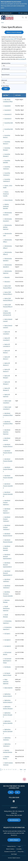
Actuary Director (8, 200)
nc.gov (19, 846)
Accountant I (7, 106)
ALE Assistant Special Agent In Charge (7, 661)
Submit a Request (14, 840)
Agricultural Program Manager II (7, 469)
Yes (11, 792)
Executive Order (10, 39)
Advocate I (7, 277)
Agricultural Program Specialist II (8, 486)
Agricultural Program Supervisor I (6, 502)
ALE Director (7, 667)
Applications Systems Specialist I (8, 723)
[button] (22, 17)
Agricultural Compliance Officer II (8, 423)
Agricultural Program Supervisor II (6, 511)
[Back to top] (24, 779)
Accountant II (7, 110)
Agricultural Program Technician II (6, 527)
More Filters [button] (6, 86)
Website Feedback (10, 849)
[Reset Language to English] (19, 13)
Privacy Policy (21, 851)
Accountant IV (7, 118)
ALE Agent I (7, 633)
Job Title (6, 95)
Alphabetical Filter (5, 63)
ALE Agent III (7, 646)
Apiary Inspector (8, 688)
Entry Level (4, 80)
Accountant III (7, 114)
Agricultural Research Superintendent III (7, 573)
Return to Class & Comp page (14, 32)
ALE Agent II (7, 640)
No (17, 792)
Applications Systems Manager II (7, 715)
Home (2, 22)
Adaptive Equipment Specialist (6, 206)
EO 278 (21, 59)
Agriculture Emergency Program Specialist (8, 594)
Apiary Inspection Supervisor (5, 681)
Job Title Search (5, 69)
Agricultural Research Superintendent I (7, 556)
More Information (14, 820)
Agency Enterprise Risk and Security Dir (7, 313)
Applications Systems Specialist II (8, 731)
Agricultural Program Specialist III (8, 494)
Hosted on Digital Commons (14, 858)
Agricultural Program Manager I (7, 461)
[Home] (8, 16)
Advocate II (7, 281)
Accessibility (19, 849)
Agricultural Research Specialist (6, 548)
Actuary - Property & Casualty (6, 194)
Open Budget (14, 854)
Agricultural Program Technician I (6, 519)
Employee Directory (11, 846)
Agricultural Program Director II (7, 453)
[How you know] (12, 13)
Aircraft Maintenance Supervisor (6, 608)
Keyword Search (5, 74)
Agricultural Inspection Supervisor (6, 432)
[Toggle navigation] (26, 17)
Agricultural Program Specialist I (8, 477)
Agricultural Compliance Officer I (8, 415)
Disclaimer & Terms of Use (9, 851)
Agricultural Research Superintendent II (7, 565)
